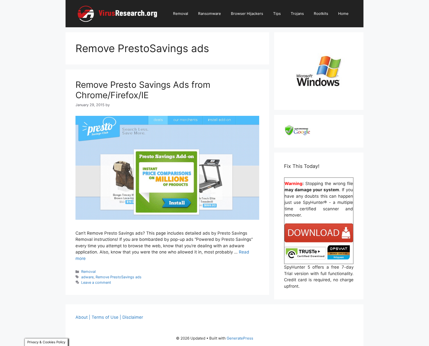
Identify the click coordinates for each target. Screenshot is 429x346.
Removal (180, 13)
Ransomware (209, 13)
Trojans (297, 13)
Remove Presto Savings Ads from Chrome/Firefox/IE (142, 89)
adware (87, 277)
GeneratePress (240, 338)
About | (82, 317)
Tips (277, 13)
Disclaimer (132, 317)
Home (343, 13)
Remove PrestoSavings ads (119, 277)
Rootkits (321, 13)
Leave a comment (96, 282)
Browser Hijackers (247, 13)
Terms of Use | (106, 317)
